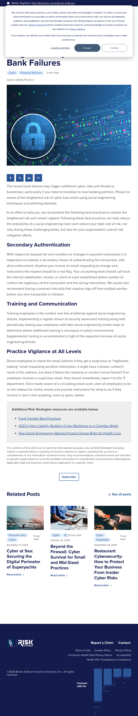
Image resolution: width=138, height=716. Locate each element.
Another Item (98, 689)
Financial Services (31, 73)
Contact (124, 642)
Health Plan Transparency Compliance (109, 660)
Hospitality (102, 540)
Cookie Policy (103, 650)
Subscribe (69, 477)
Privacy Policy (123, 650)
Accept (87, 47)
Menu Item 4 (127, 673)
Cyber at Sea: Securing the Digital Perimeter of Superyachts (23, 559)
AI (65, 535)
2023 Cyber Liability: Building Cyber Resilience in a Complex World (68, 425)
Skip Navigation (12, 3)
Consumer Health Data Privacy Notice (90, 655)
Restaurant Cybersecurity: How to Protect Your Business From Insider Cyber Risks (109, 564)
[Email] (38, 178)
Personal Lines (17, 535)
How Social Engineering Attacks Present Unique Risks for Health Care (70, 433)
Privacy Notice (77, 29)
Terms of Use (83, 650)
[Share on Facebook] (10, 178)
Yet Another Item (108, 681)
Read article (14, 574)
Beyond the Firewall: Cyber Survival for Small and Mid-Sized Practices (67, 557)
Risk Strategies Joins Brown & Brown (53, 3)
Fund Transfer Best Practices (40, 418)
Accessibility (123, 655)
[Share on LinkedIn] (29, 178)
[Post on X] (20, 178)
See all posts (121, 494)
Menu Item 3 (117, 673)
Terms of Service (37, 24)
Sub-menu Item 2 (98, 697)
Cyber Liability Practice (20, 80)
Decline (114, 47)
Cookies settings (60, 47)
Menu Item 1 (98, 673)
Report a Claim (102, 642)
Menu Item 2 (108, 673)
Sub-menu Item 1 (98, 681)
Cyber (12, 73)
